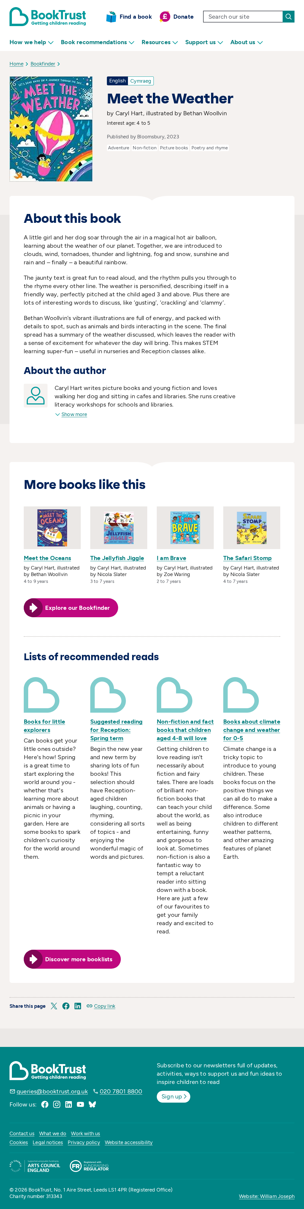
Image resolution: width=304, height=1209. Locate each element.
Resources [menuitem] (156, 42)
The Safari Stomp (247, 558)
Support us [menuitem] (200, 42)
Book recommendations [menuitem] (94, 42)
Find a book (136, 16)
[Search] (288, 17)
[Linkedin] (68, 1104)
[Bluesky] (92, 1104)
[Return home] (48, 16)
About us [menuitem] (242, 42)
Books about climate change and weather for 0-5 (251, 730)
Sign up (172, 1096)
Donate (183, 16)
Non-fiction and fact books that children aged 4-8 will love (185, 730)
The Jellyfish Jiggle (117, 558)
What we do (52, 1133)
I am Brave (171, 558)
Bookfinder (43, 64)
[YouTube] (80, 1104)
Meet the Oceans (47, 558)
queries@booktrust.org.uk (52, 1091)
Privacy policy (84, 1142)
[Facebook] (44, 1104)
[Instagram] (56, 1104)
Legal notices (48, 1142)
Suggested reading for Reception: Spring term (116, 730)
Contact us (22, 1133)
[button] (54, 1006)
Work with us (85, 1133)
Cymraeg (140, 81)
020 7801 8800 (121, 1091)
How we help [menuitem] (28, 42)
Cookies (19, 1142)
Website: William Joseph (266, 1196)
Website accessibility (129, 1142)
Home (16, 64)
